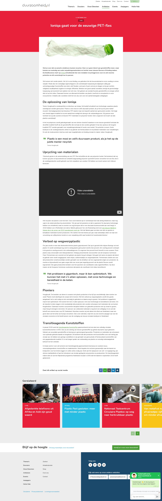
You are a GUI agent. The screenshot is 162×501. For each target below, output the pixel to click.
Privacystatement (37, 492)
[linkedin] (99, 465)
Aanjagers (125, 6)
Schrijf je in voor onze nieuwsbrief (126, 448)
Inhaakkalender (106, 1)
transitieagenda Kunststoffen (68, 327)
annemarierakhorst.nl (117, 477)
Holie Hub (136, 6)
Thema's (71, 6)
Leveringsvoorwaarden (52, 492)
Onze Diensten (93, 6)
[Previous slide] (133, 433)
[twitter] (90, 465)
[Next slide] (138, 433)
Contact (126, 1)
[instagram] (104, 465)
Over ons (119, 1)
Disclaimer (26, 492)
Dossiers (81, 6)
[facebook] (95, 465)
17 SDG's (134, 1)
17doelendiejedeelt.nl (98, 477)
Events (115, 6)
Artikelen (105, 6)
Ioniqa (63, 73)
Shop (113, 1)
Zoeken (98, 1)
